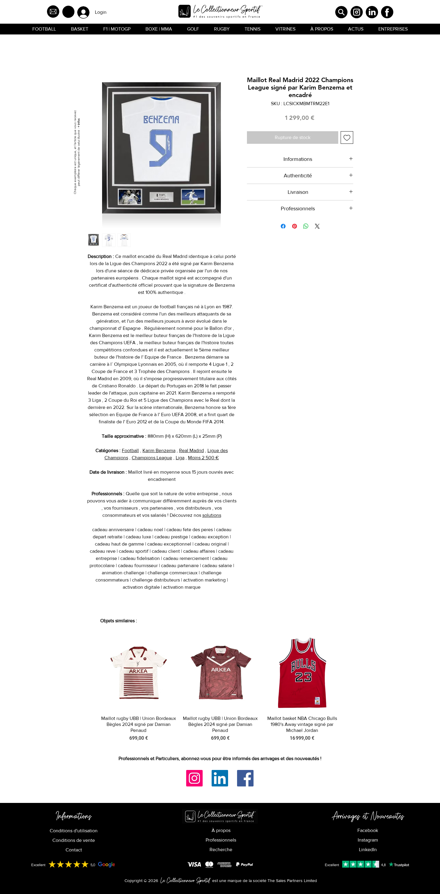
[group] (220, 688)
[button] (68, 12)
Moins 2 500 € (203, 457)
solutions (211, 515)
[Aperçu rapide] (138, 673)
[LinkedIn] (220, 778)
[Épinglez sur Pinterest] (294, 226)
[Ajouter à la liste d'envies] (347, 137)
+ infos (78, 122)
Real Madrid (191, 450)
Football (130, 450)
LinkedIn (368, 849)
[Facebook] (245, 778)
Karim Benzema (158, 450)
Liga (180, 457)
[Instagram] (194, 778)
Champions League (152, 457)
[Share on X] (317, 226)
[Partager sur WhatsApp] (305, 226)
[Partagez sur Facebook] (283, 226)
